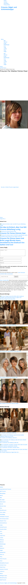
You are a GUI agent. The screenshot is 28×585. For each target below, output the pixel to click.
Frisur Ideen (3, 512)
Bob (5, 40)
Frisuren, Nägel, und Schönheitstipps (9, 8)
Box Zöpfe (2, 499)
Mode (1, 546)
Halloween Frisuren (4, 516)
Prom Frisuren (3, 558)
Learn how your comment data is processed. (12, 273)
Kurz (5, 46)
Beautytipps (2, 493)
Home (5, 0)
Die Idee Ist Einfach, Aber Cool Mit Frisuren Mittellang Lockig (13, 228)
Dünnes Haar (3, 506)
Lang (5, 47)
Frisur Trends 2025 (4, 280)
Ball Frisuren (3, 491)
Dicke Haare (2, 501)
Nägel (5, 51)
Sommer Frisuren (4, 569)
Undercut (2, 571)
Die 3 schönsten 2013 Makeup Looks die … (9, 442)
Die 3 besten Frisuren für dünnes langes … (9, 403)
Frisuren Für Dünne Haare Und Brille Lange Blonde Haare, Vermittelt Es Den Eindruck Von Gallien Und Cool (12, 241)
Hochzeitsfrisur (3, 523)
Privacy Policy (7, 4)
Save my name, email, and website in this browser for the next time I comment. (13, 267)
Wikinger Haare (3, 575)
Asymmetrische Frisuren (5, 489)
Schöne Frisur (3, 565)
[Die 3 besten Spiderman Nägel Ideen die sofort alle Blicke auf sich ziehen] (14, 450)
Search (16, 276)
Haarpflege (2, 514)
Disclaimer (6, 3)
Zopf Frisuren (3, 579)
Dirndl (1, 504)
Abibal (1, 487)
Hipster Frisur (3, 520)
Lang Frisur (2, 535)
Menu (2, 39)
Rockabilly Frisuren (4, 563)
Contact (5, 2)
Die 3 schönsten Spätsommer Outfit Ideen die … (11, 351)
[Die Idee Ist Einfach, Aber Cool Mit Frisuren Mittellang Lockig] (14, 224)
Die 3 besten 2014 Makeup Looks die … (9, 437)
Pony (5, 50)
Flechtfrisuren (3, 510)
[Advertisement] (14, 25)
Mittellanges (6, 44)
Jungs (5, 43)
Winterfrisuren (3, 577)
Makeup (2, 539)
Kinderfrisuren (3, 527)
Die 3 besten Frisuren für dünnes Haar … (9, 377)
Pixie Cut (2, 554)
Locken (5, 48)
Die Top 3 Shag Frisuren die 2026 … (8, 299)
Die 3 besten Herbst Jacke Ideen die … (8, 325)
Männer (5, 42)
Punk (1, 560)
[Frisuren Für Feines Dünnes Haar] (14, 231)
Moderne (2, 548)
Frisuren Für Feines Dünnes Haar (13, 233)
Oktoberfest (2, 552)
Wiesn (1, 573)
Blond (1, 495)
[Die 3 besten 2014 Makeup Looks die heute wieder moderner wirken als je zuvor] (14, 435)
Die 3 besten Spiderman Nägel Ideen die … (10, 452)
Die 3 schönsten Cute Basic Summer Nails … (10, 447)
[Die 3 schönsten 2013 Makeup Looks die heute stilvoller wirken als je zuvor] (14, 440)
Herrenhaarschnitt (4, 518)
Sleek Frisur (2, 567)
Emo (1, 508)
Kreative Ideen (3, 529)
